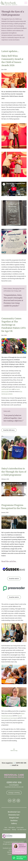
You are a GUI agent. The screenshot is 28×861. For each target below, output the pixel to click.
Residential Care (14, 812)
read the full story (6, 389)
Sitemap (14, 829)
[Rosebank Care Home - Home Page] (9, 3)
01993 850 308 (21, 763)
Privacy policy (20, 827)
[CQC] (14, 835)
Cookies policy (6, 829)
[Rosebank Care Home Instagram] (18, 800)
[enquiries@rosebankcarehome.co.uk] (9, 800)
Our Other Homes (21, 829)
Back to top (14, 750)
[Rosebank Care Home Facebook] (14, 800)
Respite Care (14, 818)
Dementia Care (14, 815)
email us (15, 765)
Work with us (12, 827)
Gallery (14, 823)
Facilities (14, 820)
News (5, 827)
